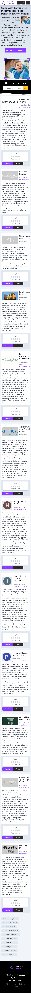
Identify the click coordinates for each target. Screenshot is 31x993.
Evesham (10, 939)
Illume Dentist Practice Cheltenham (20, 578)
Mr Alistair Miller (23, 846)
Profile (7, 163)
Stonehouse (11, 935)
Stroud (10, 927)
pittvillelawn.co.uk (25, 366)
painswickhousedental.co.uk (21, 661)
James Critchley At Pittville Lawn (25, 356)
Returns (22, 984)
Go (25, 88)
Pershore (10, 943)
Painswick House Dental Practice (19, 654)
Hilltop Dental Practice (20, 502)
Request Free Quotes (14, 50)
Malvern (10, 951)
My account (15, 977)
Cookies (16, 986)
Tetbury (10, 947)
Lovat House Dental (24, 293)
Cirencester (11, 931)
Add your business (15, 980)
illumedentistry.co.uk (20, 586)
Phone (18, 163)
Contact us (20, 975)
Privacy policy (11, 984)
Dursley (10, 955)
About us (9, 975)
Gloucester (11, 923)
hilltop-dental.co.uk (20, 509)
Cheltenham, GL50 (19, 507)
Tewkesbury (11, 919)
